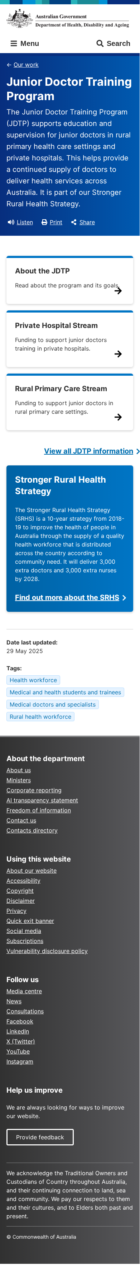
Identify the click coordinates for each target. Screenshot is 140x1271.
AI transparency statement (42, 800)
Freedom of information (38, 810)
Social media (23, 930)
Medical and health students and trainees (65, 692)
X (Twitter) (20, 1041)
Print (56, 222)
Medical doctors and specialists (53, 704)
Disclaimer (20, 900)
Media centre (24, 991)
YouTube (18, 1051)
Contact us (21, 820)
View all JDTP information (88, 451)
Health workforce (33, 680)
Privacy (16, 910)
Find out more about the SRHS (67, 597)
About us (18, 770)
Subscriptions (24, 940)
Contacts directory (32, 830)
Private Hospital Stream (56, 325)
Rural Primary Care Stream (61, 388)
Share (87, 222)
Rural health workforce (40, 716)
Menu (28, 43)
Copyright (20, 890)
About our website (31, 870)
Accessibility (23, 880)
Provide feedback (40, 1137)
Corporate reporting (34, 790)
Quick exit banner (30, 920)
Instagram (19, 1061)
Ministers (18, 780)
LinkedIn (17, 1031)
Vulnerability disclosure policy (47, 951)
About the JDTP (42, 271)
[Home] (69, 18)
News (13, 1001)
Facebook (19, 1021)
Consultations (25, 1011)
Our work (26, 64)
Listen (25, 222)
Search (118, 43)
